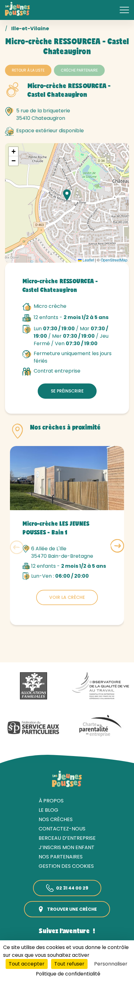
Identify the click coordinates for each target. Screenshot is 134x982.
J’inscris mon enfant (66, 847)
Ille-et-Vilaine (30, 28)
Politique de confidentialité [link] (68, 973)
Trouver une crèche (72, 909)
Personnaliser (110, 963)
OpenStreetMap (114, 259)
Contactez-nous (62, 828)
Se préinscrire (67, 391)
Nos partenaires (61, 856)
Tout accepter (27, 963)
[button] (67, 195)
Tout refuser (69, 963)
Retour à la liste (28, 70)
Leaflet (88, 259)
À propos (51, 800)
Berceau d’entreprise (67, 838)
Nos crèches (56, 819)
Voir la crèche (67, 597)
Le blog (48, 810)
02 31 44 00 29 (72, 888)
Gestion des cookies (66, 866)
